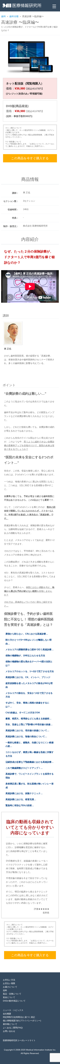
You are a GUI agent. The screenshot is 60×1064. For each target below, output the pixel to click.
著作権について (10, 1024)
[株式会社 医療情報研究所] (22, 6)
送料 (5, 990)
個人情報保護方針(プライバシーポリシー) (22, 1020)
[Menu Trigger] (54, 6)
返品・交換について (12, 994)
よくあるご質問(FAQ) (13, 1027)
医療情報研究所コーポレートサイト (19, 1040)
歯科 (3, 16)
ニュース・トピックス (13, 1010)
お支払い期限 (9, 983)
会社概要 (7, 1014)
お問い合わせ (9, 1031)
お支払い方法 (9, 980)
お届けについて (10, 987)
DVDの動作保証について (14, 1001)
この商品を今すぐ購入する (30, 158)
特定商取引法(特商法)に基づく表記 (19, 1017)
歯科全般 (14, 16)
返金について (9, 997)
